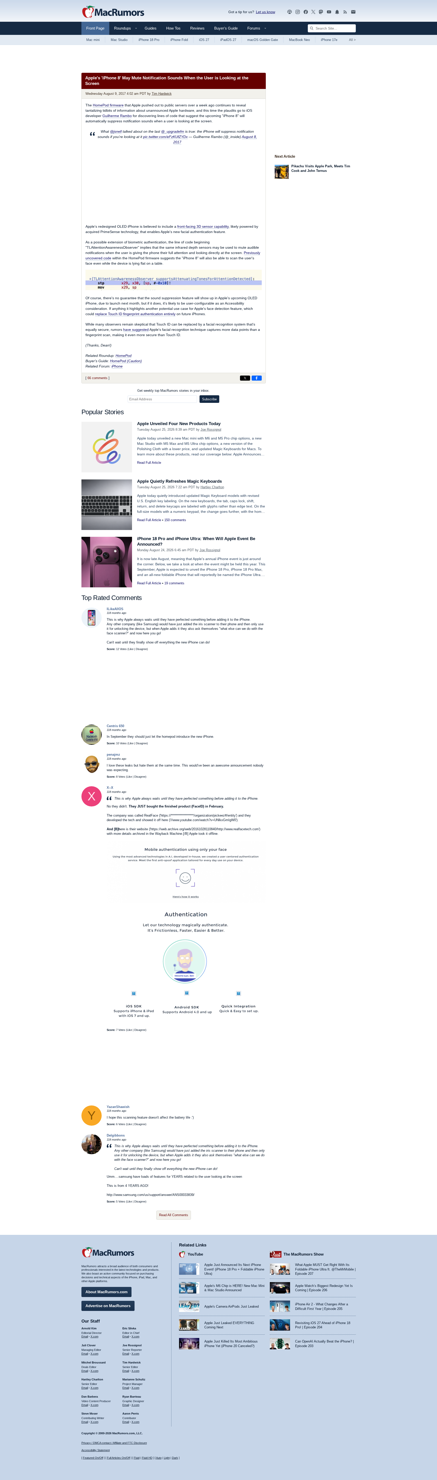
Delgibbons (116, 1135)
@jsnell (116, 131)
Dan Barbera (89, 1396)
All (352, 40)
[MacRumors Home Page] (113, 12)
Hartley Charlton (212, 487)
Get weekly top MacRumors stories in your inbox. (173, 390)
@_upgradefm (172, 131)
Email (84, 1336)
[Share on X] (245, 378)
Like (131, 649)
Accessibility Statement (95, 1450)
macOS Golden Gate (262, 40)
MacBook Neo (299, 40)
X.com (94, 1336)
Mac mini (93, 40)
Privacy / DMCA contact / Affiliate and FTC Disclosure (114, 1442)
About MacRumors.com (106, 1292)
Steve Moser (89, 1413)
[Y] (91, 1124)
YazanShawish (118, 1107)
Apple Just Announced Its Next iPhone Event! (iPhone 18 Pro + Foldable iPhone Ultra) (234, 1269)
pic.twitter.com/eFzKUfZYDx (165, 137)
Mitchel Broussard (93, 1362)
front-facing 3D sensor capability (203, 226)
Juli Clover (88, 1345)
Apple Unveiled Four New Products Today (179, 423)
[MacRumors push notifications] (337, 12)
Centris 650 (115, 726)
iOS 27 (204, 40)
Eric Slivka (129, 1328)
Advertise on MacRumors (107, 1306)
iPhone (117, 366)
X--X (110, 788)
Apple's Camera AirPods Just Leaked (231, 1306)
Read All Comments (173, 1215)
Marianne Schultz (133, 1379)
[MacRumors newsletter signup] (353, 12)
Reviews (197, 28)
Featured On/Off (93, 1457)
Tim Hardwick (162, 94)
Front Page (95, 28)
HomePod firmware (108, 105)
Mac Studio (119, 40)
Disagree (141, 649)
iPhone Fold (179, 40)
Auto (159, 1457)
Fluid (137, 1457)
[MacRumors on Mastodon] (320, 12)
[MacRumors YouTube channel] (329, 12)
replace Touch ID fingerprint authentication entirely (135, 314)
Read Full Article (149, 463)
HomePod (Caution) (126, 361)
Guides (151, 28)
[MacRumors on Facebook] (305, 12)
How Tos (173, 28)
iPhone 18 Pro (149, 40)
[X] (91, 805)
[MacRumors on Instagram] (297, 12)
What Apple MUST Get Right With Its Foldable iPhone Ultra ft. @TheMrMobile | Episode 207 (325, 1269)
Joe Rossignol (211, 429)
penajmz (113, 754)
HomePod (124, 356)
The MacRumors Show (303, 1254)
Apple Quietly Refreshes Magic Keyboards (179, 481)
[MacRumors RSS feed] (345, 12)
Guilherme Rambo (117, 116)
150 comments (175, 520)
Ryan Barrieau (131, 1396)
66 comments (97, 378)
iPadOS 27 (228, 40)
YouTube (195, 1254)
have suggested (136, 330)
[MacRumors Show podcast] (289, 12)
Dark (175, 1457)
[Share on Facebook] (257, 378)
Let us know (265, 12)
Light (167, 1457)
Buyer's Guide (226, 28)
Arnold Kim (89, 1328)
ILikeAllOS (115, 609)
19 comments (174, 583)
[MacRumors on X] (313, 12)
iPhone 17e (329, 40)
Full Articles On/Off (118, 1457)
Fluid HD (147, 1457)
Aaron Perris (130, 1413)
